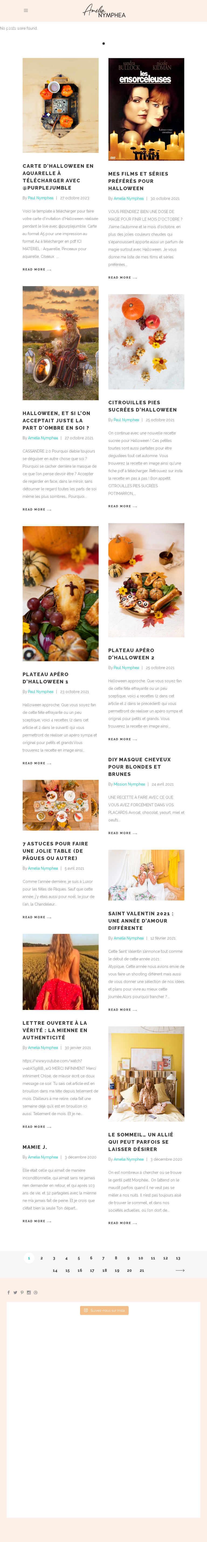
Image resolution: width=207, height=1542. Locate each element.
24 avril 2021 (163, 784)
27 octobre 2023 (74, 198)
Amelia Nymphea (129, 198)
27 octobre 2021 (79, 438)
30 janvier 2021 (78, 1048)
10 (141, 1258)
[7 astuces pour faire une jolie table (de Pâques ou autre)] (61, 805)
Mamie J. (35, 1147)
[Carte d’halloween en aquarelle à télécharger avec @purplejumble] (61, 105)
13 (178, 1258)
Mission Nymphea (129, 784)
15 (67, 1270)
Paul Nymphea (40, 198)
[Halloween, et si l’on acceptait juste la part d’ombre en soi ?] (61, 343)
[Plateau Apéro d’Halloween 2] (146, 580)
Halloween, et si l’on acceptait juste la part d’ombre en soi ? (57, 420)
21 (142, 1270)
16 (80, 1270)
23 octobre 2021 (74, 692)
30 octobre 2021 (165, 198)
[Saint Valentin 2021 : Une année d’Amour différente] (146, 875)
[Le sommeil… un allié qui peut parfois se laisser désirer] (146, 1074)
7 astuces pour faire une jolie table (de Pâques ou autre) (55, 851)
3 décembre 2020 (166, 1159)
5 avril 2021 (74, 868)
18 (104, 1270)
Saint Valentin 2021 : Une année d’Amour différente (141, 921)
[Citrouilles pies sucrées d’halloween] (146, 341)
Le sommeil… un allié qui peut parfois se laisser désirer (141, 1142)
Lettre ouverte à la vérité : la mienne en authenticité (55, 1030)
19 (117, 1270)
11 (153, 1258)
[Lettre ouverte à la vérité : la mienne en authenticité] (61, 972)
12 (165, 1258)
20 (129, 1270)
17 (92, 1270)
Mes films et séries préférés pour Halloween (138, 181)
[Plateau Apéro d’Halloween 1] (61, 593)
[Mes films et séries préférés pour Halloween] (146, 109)
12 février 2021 (162, 938)
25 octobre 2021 (160, 420)
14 (55, 1270)
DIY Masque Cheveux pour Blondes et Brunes (139, 767)
